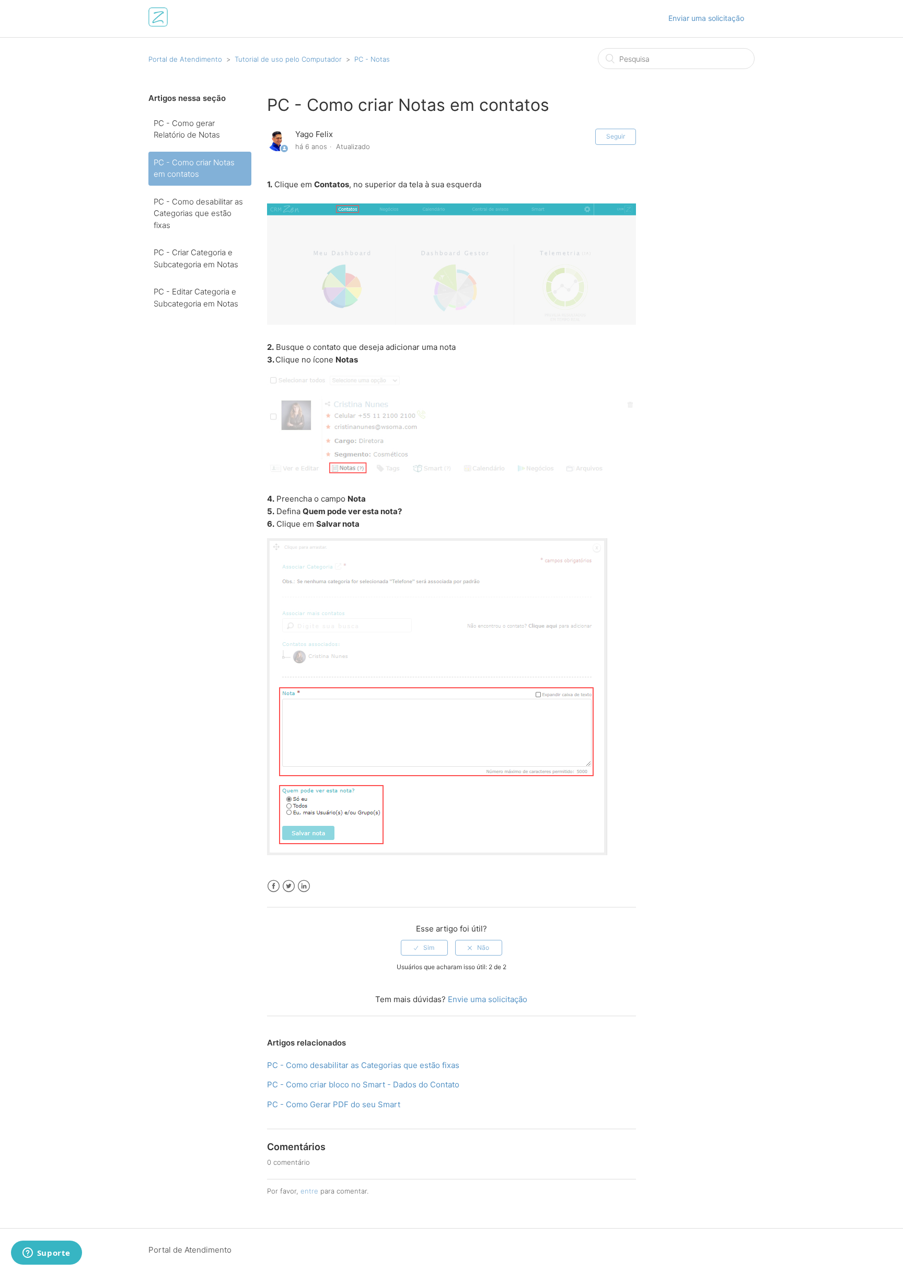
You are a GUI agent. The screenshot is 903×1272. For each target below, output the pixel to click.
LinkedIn (303, 886)
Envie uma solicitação (487, 999)
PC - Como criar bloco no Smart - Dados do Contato (363, 1084)
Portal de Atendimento (185, 59)
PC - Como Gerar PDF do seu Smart (333, 1104)
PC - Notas (372, 59)
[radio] (424, 948)
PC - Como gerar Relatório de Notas (187, 129)
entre (309, 1191)
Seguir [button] (615, 136)
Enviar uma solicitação (706, 18)
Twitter (288, 886)
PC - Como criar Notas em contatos (194, 168)
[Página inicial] (158, 24)
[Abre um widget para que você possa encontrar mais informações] (46, 1254)
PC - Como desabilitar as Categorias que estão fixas (198, 213)
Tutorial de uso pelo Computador (288, 59)
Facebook (273, 886)
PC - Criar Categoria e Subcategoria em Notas (196, 258)
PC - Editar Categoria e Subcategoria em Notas (196, 298)
